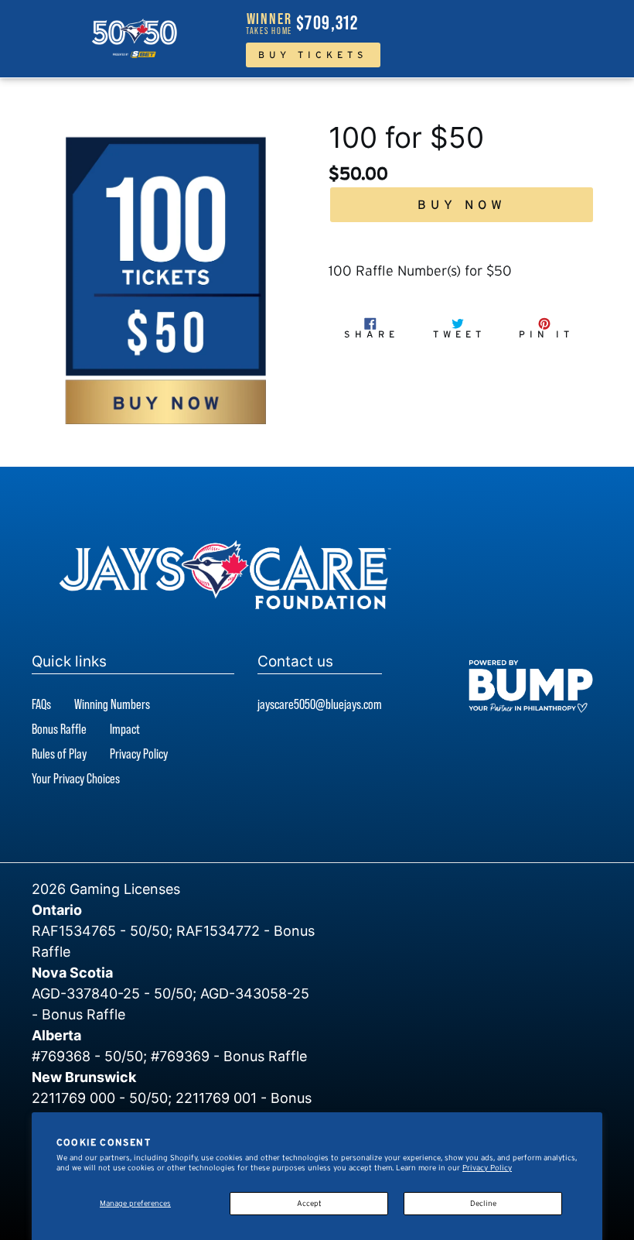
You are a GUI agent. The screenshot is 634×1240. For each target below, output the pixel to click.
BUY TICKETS (313, 55)
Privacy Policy (487, 1167)
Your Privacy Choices (76, 778)
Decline (483, 1203)
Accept (309, 1203)
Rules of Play (59, 753)
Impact (125, 729)
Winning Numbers (112, 704)
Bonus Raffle (59, 729)
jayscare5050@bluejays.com (319, 704)
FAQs (41, 704)
